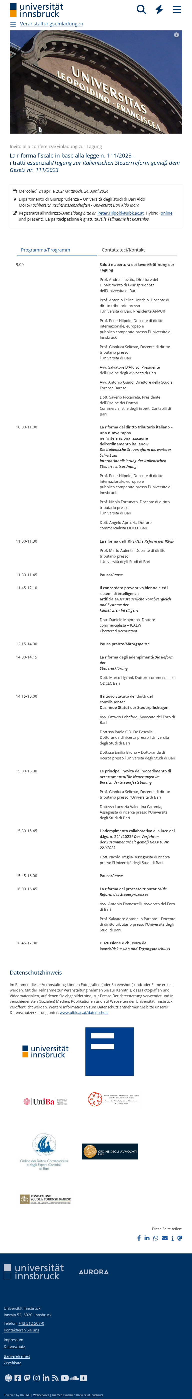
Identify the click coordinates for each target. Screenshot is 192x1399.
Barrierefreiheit (17, 1356)
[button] (139, 1238)
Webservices (41, 1395)
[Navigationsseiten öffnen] (13, 24)
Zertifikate (12, 1362)
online (166, 213)
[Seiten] (177, 9)
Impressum (13, 1339)
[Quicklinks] (159, 9)
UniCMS (25, 1395)
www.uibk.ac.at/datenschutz (84, 1012)
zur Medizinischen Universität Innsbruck (78, 1395)
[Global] (159, 10)
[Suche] (141, 9)
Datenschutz (14, 1346)
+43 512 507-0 (31, 1323)
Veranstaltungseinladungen (51, 23)
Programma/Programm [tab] (45, 250)
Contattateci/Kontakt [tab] (123, 250)
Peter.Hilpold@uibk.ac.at (121, 213)
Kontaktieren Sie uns (21, 1329)
